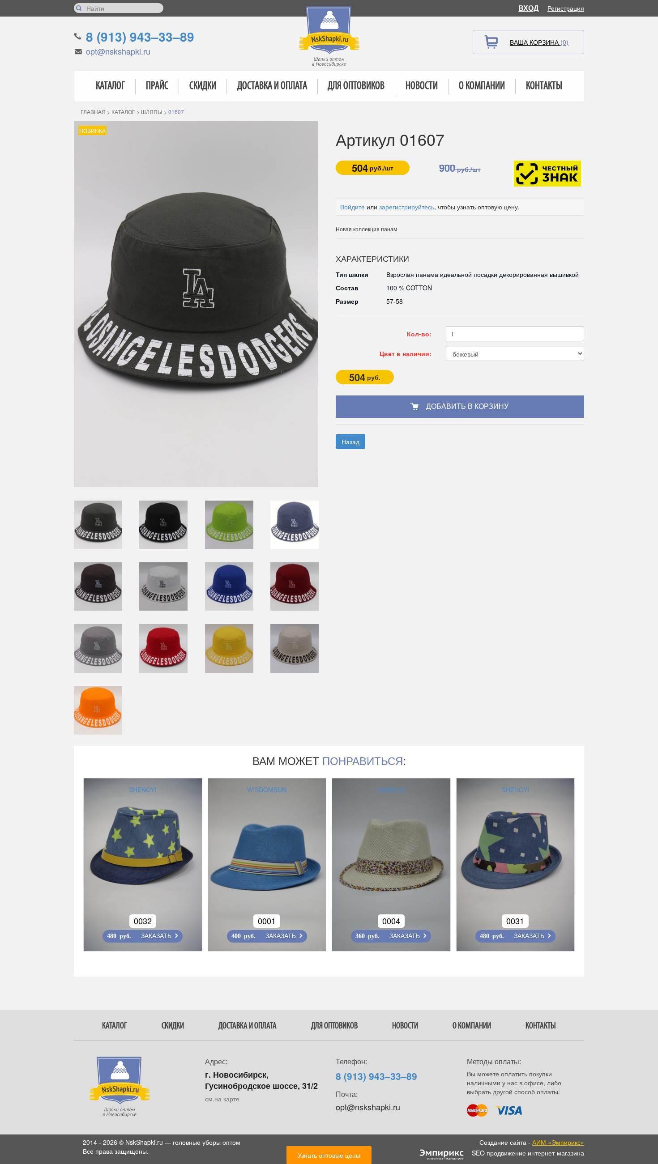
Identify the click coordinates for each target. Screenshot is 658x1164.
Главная (93, 111)
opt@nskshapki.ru (118, 51)
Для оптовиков (356, 86)
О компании (482, 86)
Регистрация (565, 8)
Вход (528, 8)
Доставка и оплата (272, 86)
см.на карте (222, 1098)
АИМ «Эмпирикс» (558, 1142)
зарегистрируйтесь (406, 206)
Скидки (202, 86)
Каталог (110, 86)
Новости (422, 86)
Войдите (352, 206)
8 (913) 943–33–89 (140, 36)
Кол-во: (419, 333)
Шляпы (151, 111)
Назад (350, 441)
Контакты (544, 86)
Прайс (157, 86)
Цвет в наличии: (406, 353)
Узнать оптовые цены (329, 1155)
